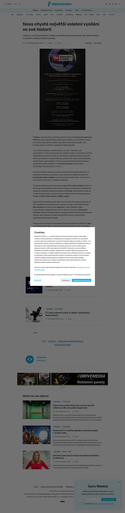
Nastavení (37, 280)
